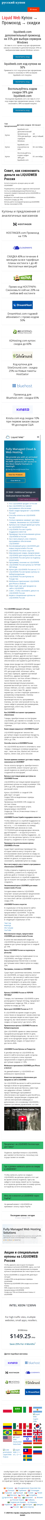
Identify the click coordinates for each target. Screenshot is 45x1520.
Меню (34, 9)
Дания (18, 1504)
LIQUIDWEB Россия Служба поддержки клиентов (20, 530)
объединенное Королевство (29, 1488)
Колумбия (32, 1495)
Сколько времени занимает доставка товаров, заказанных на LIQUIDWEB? (24, 521)
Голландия (34, 1490)
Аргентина (8, 1497)
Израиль (33, 1502)
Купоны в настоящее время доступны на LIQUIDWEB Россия (24, 526)
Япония (39, 1497)
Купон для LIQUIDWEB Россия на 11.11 (25, 569)
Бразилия (28, 1497)
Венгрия (28, 1504)
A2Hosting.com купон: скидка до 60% (22, 342)
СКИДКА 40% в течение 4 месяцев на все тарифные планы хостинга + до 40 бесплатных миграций (22, 261)
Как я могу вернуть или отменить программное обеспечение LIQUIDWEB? (23, 541)
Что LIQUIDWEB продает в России (23, 503)
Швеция (39, 1504)
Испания (9, 1488)
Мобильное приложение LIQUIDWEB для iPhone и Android (24, 582)
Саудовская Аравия (17, 1502)
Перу (18, 1497)
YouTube (7, 930)
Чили (22, 1495)
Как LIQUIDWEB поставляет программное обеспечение (20, 507)
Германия (22, 1490)
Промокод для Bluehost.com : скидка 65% (22, 396)
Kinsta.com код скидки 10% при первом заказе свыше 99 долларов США (22, 421)
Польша (10, 1490)
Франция (19, 1493)
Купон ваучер (28, 1507)
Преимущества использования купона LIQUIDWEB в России (24, 535)
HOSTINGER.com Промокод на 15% (22, 234)
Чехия (39, 1493)
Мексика (13, 1495)
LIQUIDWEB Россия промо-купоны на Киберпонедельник (24, 573)
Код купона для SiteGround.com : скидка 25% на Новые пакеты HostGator (22, 369)
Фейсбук (7, 925)
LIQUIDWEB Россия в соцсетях (21, 551)
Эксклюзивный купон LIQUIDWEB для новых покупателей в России (24, 547)
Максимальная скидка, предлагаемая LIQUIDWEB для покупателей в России (24, 554)
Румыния (8, 1493)
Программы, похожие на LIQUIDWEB (24, 562)
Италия (30, 1493)
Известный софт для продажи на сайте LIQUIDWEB (22, 587)
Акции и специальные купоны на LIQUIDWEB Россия (22, 596)
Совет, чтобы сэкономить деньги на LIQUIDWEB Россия (24, 592)
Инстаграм (8, 928)
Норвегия (8, 1504)
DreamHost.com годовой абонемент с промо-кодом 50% (22, 317)
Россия (15, 1507)
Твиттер (7, 923)
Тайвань (31, 1500)
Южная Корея (18, 1500)
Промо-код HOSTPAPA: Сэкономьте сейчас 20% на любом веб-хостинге (22, 290)
